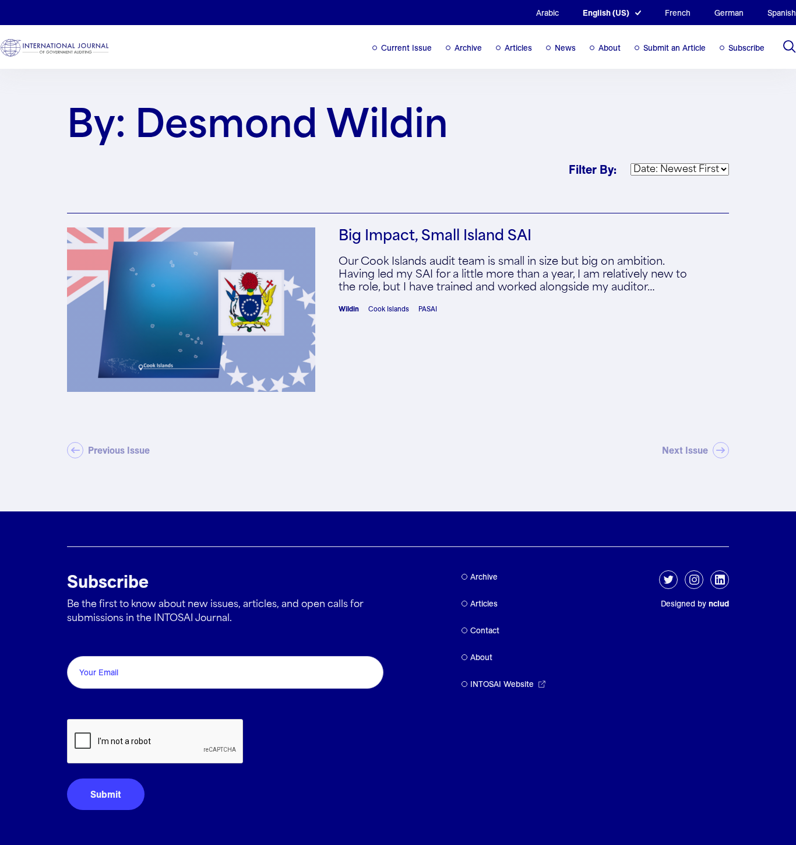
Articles (518, 48)
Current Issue (406, 48)
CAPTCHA (94, 706)
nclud (719, 603)
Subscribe (746, 48)
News (565, 48)
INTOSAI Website (502, 684)
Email (82, 643)
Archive (468, 48)
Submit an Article (674, 48)
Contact (484, 630)
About (609, 48)
